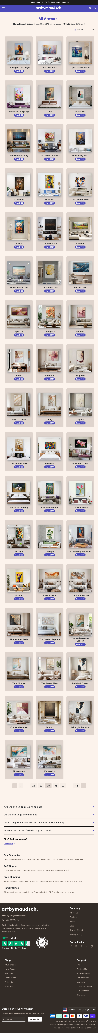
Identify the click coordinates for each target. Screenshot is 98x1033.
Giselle (18, 595)
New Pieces (10, 969)
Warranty (81, 982)
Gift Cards (9, 986)
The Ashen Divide (19, 639)
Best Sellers (10, 977)
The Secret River (49, 683)
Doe (50, 111)
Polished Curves (80, 683)
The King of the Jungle (19, 67)
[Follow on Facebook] (71, 946)
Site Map (81, 995)
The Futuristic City (19, 155)
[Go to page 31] (83, 785)
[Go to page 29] (14, 785)
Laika (19, 243)
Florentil (49, 375)
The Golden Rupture (49, 639)
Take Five (49, 463)
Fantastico (49, 771)
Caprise (80, 419)
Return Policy (83, 977)
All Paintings (10, 964)
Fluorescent (19, 771)
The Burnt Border (80, 595)
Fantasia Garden (49, 507)
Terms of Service (77, 930)
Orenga (49, 419)
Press (72, 921)
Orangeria (49, 331)
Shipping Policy (83, 973)
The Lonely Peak (80, 155)
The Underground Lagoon (80, 639)
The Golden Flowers (49, 155)
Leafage (50, 551)
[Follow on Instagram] (76, 946)
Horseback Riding (19, 507)
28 (33, 785)
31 (55, 785)
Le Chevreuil (19, 199)
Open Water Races (80, 67)
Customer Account (85, 986)
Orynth (49, 727)
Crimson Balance (18, 727)
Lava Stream (49, 595)
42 (76, 785)
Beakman (49, 199)
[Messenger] (92, 946)
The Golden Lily (49, 287)
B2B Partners (83, 990)
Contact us (8, 843)
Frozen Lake (80, 287)
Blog (72, 925)
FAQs (79, 964)
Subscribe (34, 1019)
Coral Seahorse (49, 67)
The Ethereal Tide (19, 287)
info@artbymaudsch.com (15, 915)
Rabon (19, 375)
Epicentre (80, 111)
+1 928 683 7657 (12, 919)
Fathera (80, 331)
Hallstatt (80, 243)
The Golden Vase (18, 463)
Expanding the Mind (80, 551)
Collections (10, 982)
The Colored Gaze (80, 199)
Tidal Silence (18, 683)
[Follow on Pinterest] (81, 946)
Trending (9, 973)
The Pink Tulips (80, 507)
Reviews (73, 917)
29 (41, 785)
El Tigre (19, 551)
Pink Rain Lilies (80, 463)
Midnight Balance (80, 727)
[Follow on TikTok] (87, 946)
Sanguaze (80, 375)
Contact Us (82, 969)
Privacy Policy (76, 934)
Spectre (19, 331)
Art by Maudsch (80, 1021)
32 (63, 785)
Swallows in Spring (19, 111)
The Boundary (50, 243)
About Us (74, 912)
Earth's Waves (19, 419)
